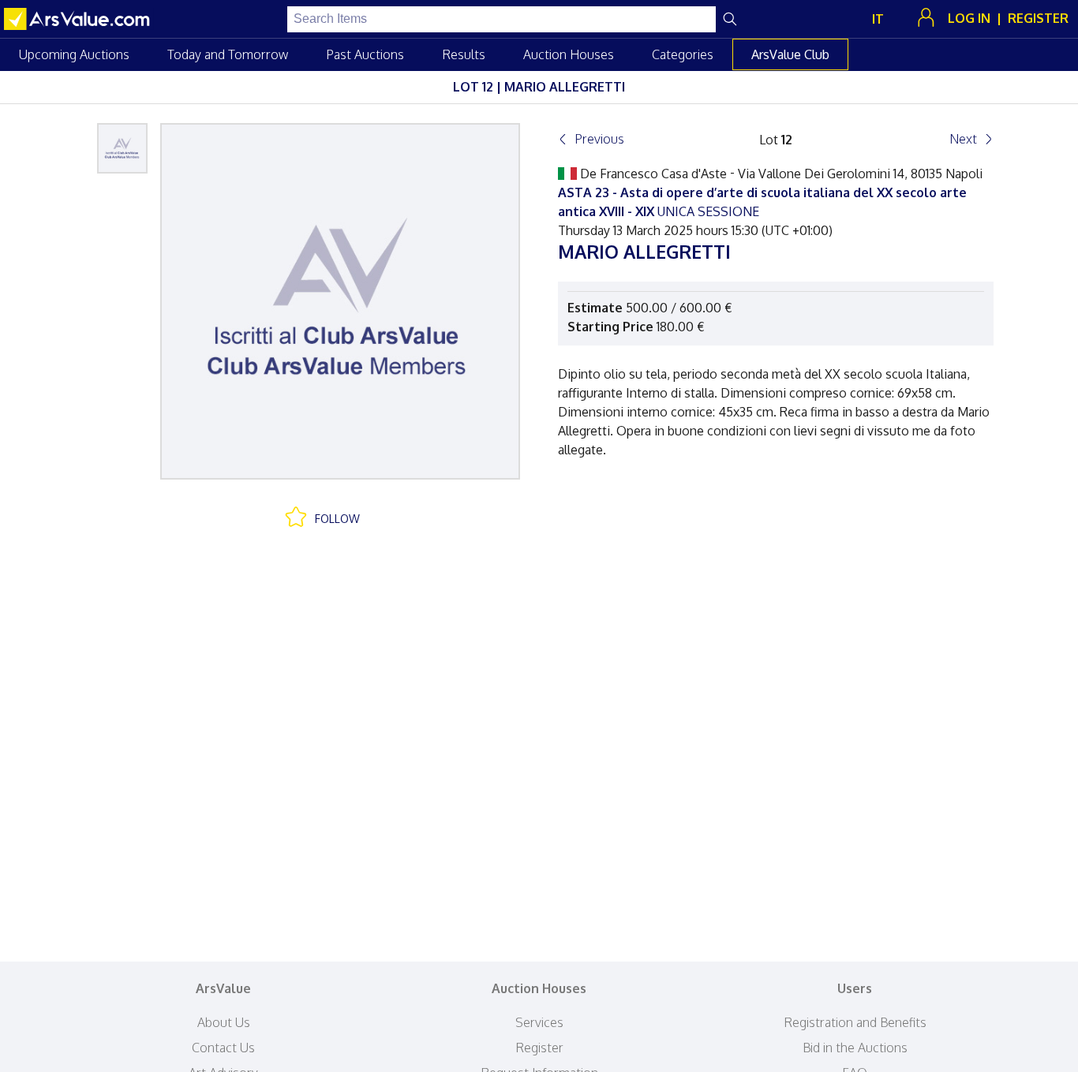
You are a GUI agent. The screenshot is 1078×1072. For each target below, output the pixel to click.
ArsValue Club (790, 54)
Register (539, 1047)
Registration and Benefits (855, 1022)
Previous (599, 139)
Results (463, 54)
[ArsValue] (79, 19)
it (878, 19)
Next (963, 139)
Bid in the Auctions (855, 1047)
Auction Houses (568, 54)
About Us (223, 1022)
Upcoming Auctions (74, 54)
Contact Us (223, 1047)
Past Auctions (365, 54)
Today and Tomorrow (227, 54)
